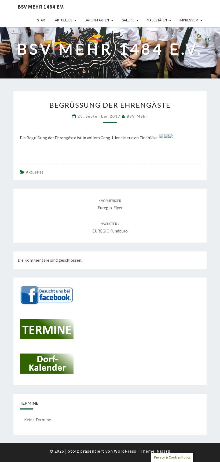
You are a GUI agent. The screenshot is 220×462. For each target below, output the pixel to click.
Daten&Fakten (97, 20)
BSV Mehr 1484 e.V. (40, 6)
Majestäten (157, 20)
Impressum (188, 20)
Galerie (128, 20)
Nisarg (163, 451)
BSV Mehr (137, 116)
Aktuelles (63, 20)
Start (42, 20)
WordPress (125, 451)
